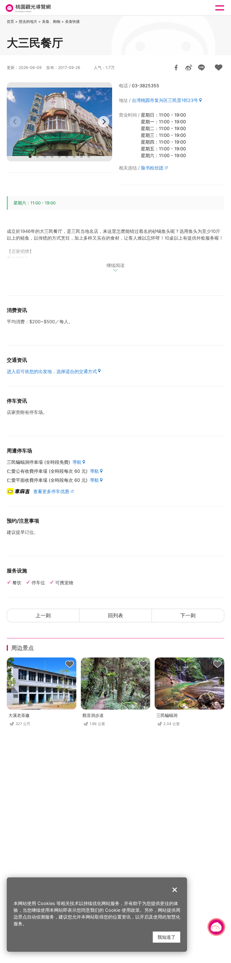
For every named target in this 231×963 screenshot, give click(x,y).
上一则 (43, 615)
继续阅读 (115, 265)
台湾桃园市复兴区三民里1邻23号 (165, 100)
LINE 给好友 (201, 67)
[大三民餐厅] (59, 121)
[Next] (103, 121)
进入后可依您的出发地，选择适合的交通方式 (52, 371)
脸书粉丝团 (152, 168)
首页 (10, 21)
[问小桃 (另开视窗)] (216, 927)
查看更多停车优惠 (51, 491)
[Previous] (15, 121)
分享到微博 (188, 67)
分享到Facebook (176, 67)
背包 (69, 664)
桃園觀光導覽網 (28, 8)
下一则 (188, 615)
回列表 (115, 615)
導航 (76, 462)
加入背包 (218, 67)
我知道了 (166, 937)
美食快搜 (72, 21)
